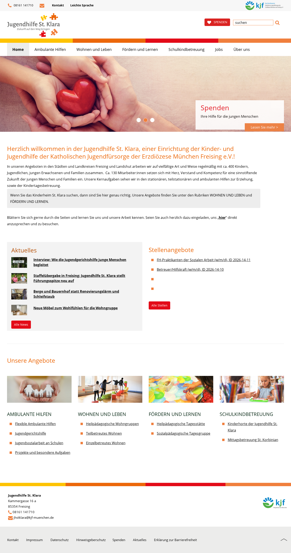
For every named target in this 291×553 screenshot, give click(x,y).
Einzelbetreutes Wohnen (105, 443)
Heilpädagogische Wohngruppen (112, 423)
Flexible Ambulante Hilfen (35, 423)
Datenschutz (59, 540)
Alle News (21, 324)
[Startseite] (33, 25)
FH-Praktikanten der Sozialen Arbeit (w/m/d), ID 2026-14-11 (204, 260)
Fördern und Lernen (140, 49)
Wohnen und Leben (94, 49)
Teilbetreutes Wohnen (104, 433)
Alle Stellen (159, 305)
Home (18, 49)
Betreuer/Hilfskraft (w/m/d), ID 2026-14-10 (190, 269)
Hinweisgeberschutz (91, 540)
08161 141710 (23, 5)
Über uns (241, 49)
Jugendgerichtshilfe (30, 433)
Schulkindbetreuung (187, 49)
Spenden (118, 540)
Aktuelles (139, 540)
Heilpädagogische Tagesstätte (181, 423)
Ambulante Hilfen (50, 49)
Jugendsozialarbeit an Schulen (39, 443)
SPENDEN (219, 22)
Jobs (219, 49)
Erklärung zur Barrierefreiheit (175, 540)
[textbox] (253, 22)
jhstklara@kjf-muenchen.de (34, 517)
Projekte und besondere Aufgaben (42, 452)
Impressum (34, 540)
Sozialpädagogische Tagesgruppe (183, 433)
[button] (277, 22)
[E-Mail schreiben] (42, 5)
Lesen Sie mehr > (264, 127)
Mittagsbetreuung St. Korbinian (253, 439)
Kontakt (13, 540)
